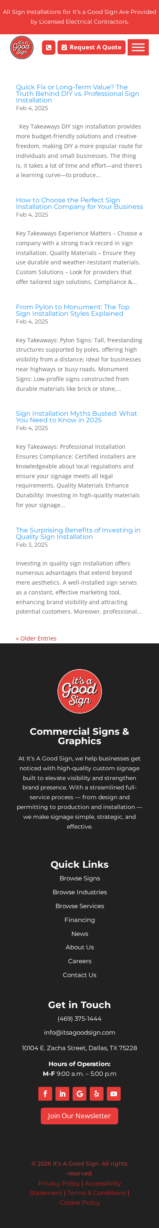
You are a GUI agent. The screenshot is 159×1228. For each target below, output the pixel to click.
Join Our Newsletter (79, 1115)
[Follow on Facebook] (45, 1094)
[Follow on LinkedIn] (62, 1094)
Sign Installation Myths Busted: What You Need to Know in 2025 (76, 417)
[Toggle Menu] (138, 47)
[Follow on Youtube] (114, 1094)
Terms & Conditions (96, 1193)
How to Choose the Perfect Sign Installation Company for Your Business (79, 203)
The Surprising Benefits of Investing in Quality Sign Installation (78, 533)
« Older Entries (36, 638)
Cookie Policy (80, 1202)
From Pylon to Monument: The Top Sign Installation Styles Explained (73, 310)
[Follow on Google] (79, 1094)
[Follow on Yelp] (97, 1094)
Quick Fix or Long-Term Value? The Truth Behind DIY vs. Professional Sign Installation (77, 93)
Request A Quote (95, 47)
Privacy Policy (59, 1183)
